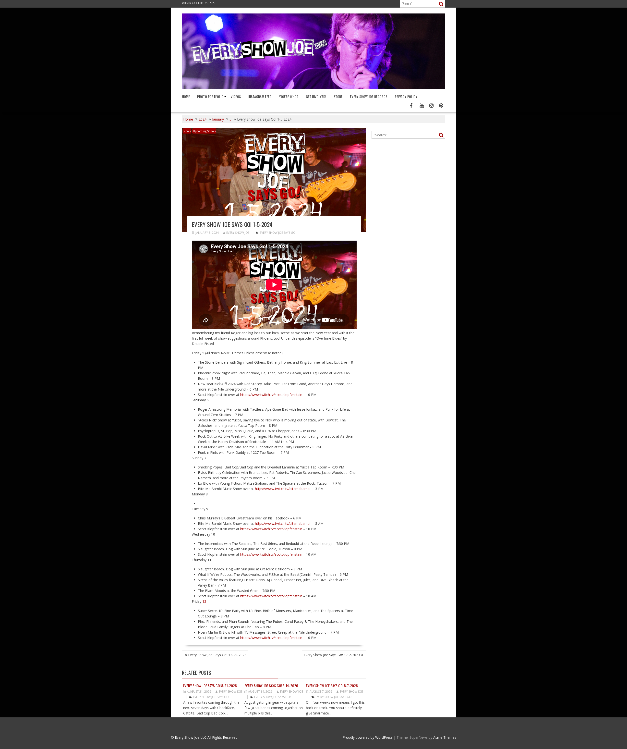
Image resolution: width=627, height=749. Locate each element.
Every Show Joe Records (368, 96)
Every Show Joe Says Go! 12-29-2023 (217, 654)
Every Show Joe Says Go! (278, 233)
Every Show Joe (237, 233)
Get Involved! (316, 96)
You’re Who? (288, 96)
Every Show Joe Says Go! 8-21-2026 (210, 685)
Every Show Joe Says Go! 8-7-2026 (332, 685)
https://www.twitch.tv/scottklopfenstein (271, 394)
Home (186, 96)
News (187, 131)
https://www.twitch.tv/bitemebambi (282, 488)
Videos (236, 96)
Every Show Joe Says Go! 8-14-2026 (271, 685)
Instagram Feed (260, 96)
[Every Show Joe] (313, 88)
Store (338, 96)
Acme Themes (444, 737)
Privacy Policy (406, 96)
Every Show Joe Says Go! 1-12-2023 (332, 654)
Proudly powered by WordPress (368, 737)
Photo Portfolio (210, 96)
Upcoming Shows (204, 131)
